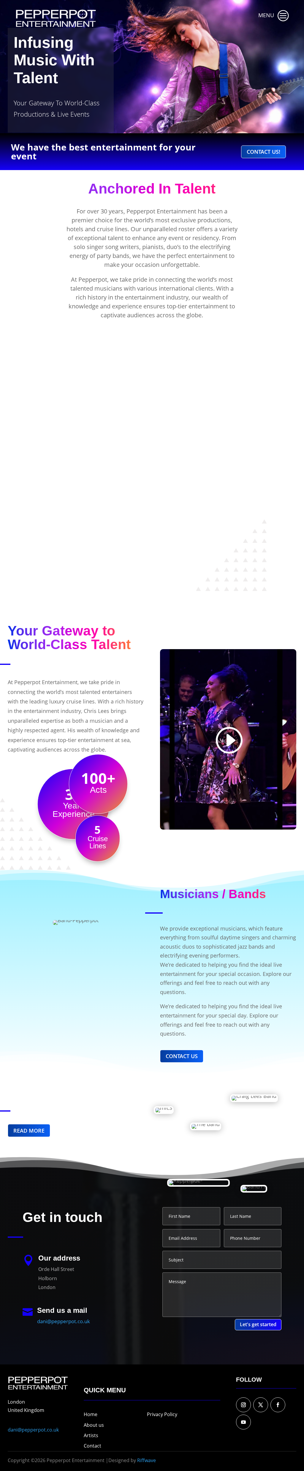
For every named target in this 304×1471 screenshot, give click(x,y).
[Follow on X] (260, 1404)
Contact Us (182, 1056)
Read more (57, 364)
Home (90, 1414)
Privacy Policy (162, 1414)
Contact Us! (263, 151)
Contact (92, 1446)
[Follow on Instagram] (243, 1404)
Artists (91, 1435)
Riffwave (146, 1460)
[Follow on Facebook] (277, 1404)
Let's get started (258, 1324)
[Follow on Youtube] (243, 1422)
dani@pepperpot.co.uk (63, 1321)
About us (94, 1425)
